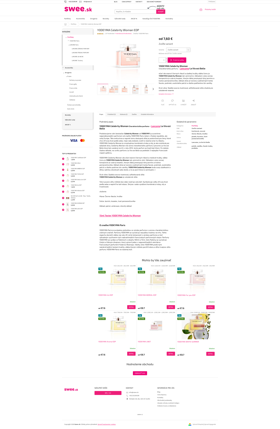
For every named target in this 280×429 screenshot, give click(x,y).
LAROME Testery (77, 61)
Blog (115, 2)
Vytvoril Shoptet (198, 424)
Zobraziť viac (140, 373)
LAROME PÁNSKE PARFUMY (80, 53)
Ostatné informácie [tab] (147, 114)
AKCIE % (68, 125)
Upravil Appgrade (210, 424)
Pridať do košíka (178, 60)
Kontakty (139, 2)
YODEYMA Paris (74, 41)
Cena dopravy (126, 2)
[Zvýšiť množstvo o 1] (166, 59)
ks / (108, 393)
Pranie (69, 76)
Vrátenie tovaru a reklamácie (166, 406)
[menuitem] (68, 18)
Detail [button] (131, 307)
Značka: (140, 34)
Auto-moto (70, 109)
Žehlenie (72, 100)
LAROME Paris (74, 45)
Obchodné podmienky (154, 2)
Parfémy (70, 37)
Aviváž (71, 92)
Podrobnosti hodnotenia (123, 34)
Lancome (155, 126)
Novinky (68, 115)
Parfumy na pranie (75, 80)
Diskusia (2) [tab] (123, 114)
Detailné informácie (165, 94)
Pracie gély (73, 84)
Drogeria (68, 73)
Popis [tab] (101, 114)
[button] (117, 307)
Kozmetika (69, 68)
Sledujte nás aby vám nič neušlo (139, 399)
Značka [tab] (134, 114)
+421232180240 (134, 396)
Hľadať (160, 12)
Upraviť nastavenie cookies (107, 424)
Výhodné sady (70, 120)
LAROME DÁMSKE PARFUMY (80, 49)
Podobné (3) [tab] (112, 114)
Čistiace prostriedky (74, 105)
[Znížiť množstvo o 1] (166, 61)
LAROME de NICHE (77, 57)
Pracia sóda (73, 88)
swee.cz (140, 414)
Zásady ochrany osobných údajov (168, 403)
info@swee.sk (134, 392)
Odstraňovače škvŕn (76, 96)
